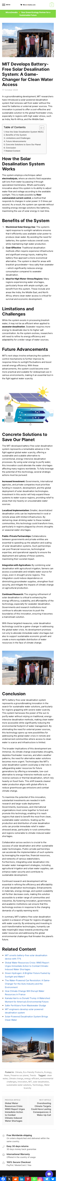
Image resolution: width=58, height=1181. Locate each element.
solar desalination (41, 1081)
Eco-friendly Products (33, 1072)
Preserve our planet (20, 1075)
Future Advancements (16, 141)
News (6, 1075)
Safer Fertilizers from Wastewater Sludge (25, 1005)
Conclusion (11, 148)
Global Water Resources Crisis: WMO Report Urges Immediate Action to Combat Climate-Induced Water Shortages (27, 966)
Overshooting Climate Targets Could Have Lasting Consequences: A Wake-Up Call (41, 1109)
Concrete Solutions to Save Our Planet (23, 144)
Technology (37, 1085)
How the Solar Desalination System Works (24, 132)
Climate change (16, 1078)
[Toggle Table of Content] (40, 127)
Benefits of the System (16, 135)
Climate (18, 1072)
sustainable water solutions (18, 1085)
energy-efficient (31, 1078)
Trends (33, 1075)
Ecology (48, 1072)
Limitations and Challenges (18, 138)
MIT (30, 1081)
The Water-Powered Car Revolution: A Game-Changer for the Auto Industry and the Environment (27, 984)
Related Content (12, 151)
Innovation (22, 1081)
